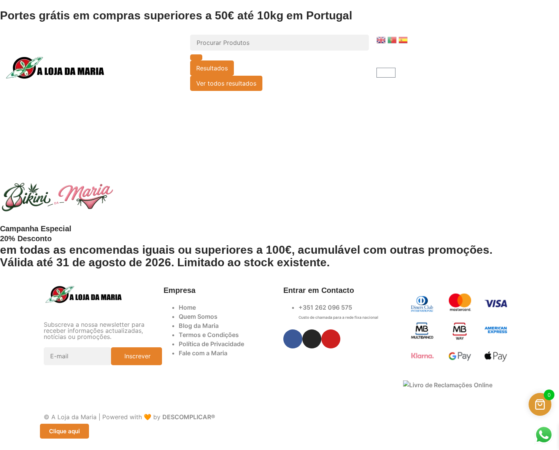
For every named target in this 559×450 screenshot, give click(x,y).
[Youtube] (330, 338)
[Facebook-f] (292, 338)
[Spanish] (404, 39)
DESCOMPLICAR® (188, 417)
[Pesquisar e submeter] (196, 57)
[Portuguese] (393, 39)
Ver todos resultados (226, 83)
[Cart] (385, 73)
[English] (381, 39)
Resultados (212, 68)
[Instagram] (311, 338)
